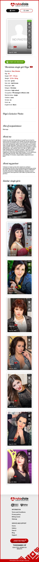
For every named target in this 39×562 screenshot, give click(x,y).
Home (14, 526)
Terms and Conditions (19, 512)
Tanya (11, 288)
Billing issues (16, 517)
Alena (11, 326)
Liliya (11, 477)
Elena (11, 364)
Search (14, 530)
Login (27, 10)
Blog (13, 533)
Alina (11, 439)
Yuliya (11, 212)
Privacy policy (16, 514)
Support (14, 535)
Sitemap (14, 519)
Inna (11, 250)
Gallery (14, 528)
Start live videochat (16, 62)
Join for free (19, 541)
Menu (13, 10)
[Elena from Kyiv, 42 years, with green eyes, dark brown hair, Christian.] (19, 353)
